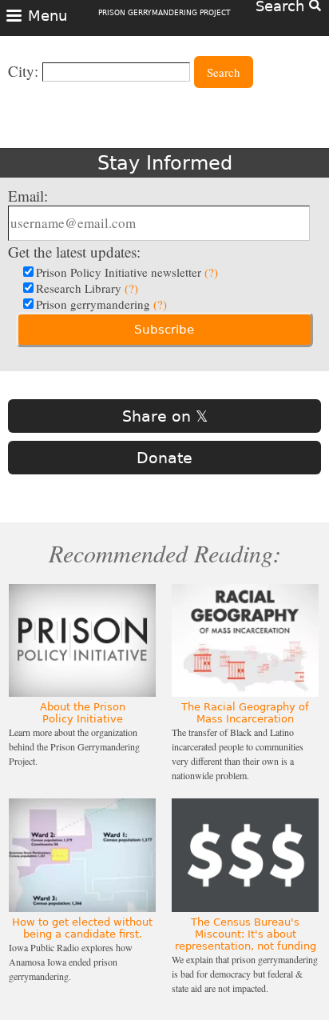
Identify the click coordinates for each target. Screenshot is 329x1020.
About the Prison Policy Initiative (82, 713)
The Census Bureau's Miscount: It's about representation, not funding (245, 934)
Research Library (87, 288)
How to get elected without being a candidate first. (82, 928)
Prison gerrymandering (101, 304)
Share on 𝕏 (165, 416)
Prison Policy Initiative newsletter (127, 272)
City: (23, 71)
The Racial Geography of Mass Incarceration (245, 713)
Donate (164, 457)
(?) (211, 272)
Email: (28, 196)
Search (223, 72)
